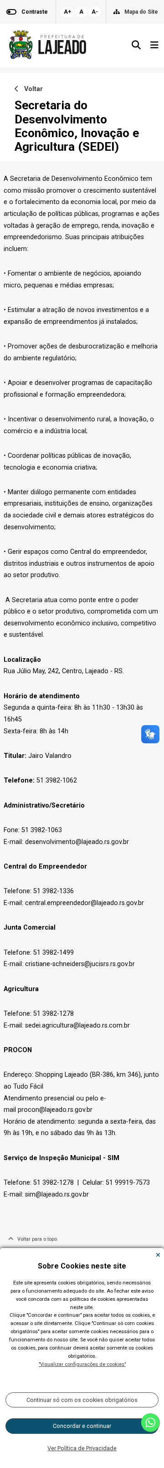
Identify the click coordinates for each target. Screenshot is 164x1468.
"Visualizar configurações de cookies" (82, 1364)
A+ (67, 12)
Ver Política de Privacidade (82, 1448)
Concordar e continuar (82, 1425)
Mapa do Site (141, 12)
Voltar (31, 89)
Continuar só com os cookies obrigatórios (82, 1399)
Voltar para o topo (35, 1239)
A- (95, 12)
